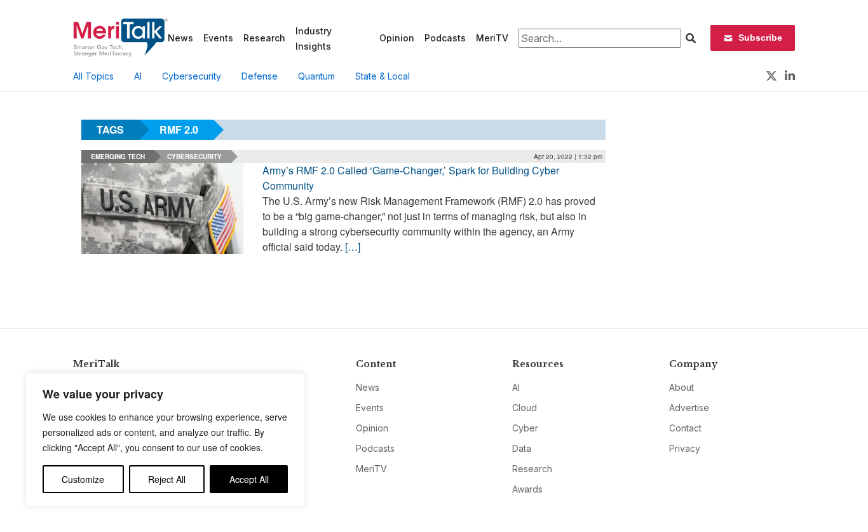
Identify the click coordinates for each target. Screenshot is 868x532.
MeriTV (492, 37)
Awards (527, 489)
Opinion (396, 37)
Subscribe (760, 37)
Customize (83, 479)
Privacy (684, 448)
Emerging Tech (118, 156)
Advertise (689, 407)
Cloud (524, 407)
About (681, 387)
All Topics (93, 76)
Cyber (525, 428)
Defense (259, 76)
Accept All (249, 479)
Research (264, 37)
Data (521, 448)
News (180, 37)
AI (138, 76)
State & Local (382, 76)
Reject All (167, 479)
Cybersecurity (191, 76)
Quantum (316, 76)
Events (218, 37)
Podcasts (445, 37)
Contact (685, 428)
